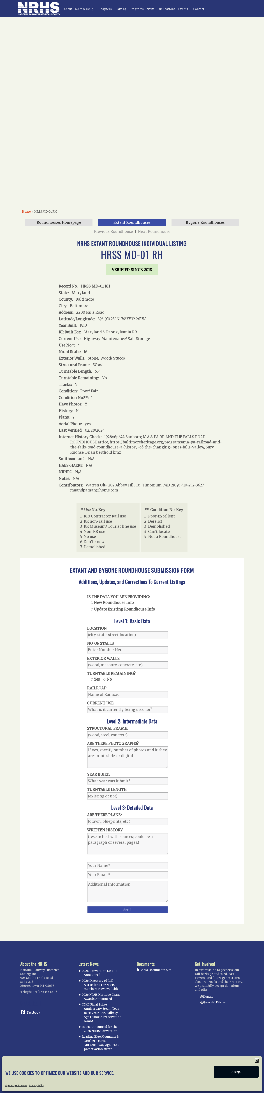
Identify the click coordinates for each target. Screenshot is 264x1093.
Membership (84, 9)
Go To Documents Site (155, 970)
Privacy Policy (36, 1085)
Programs (136, 9)
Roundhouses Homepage (59, 222)
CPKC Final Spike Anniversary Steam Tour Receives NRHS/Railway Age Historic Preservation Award (101, 1013)
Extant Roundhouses (132, 222)
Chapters (105, 9)
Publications (166, 9)
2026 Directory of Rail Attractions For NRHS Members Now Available (100, 985)
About (68, 9)
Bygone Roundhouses (205, 222)
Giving (122, 9)
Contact (198, 9)
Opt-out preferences (16, 1085)
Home (26, 211)
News (150, 9)
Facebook (33, 1012)
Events (183, 9)
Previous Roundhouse (113, 231)
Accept (236, 1071)
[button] (257, 1060)
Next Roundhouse (154, 231)
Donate (208, 996)
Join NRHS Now (215, 1002)
